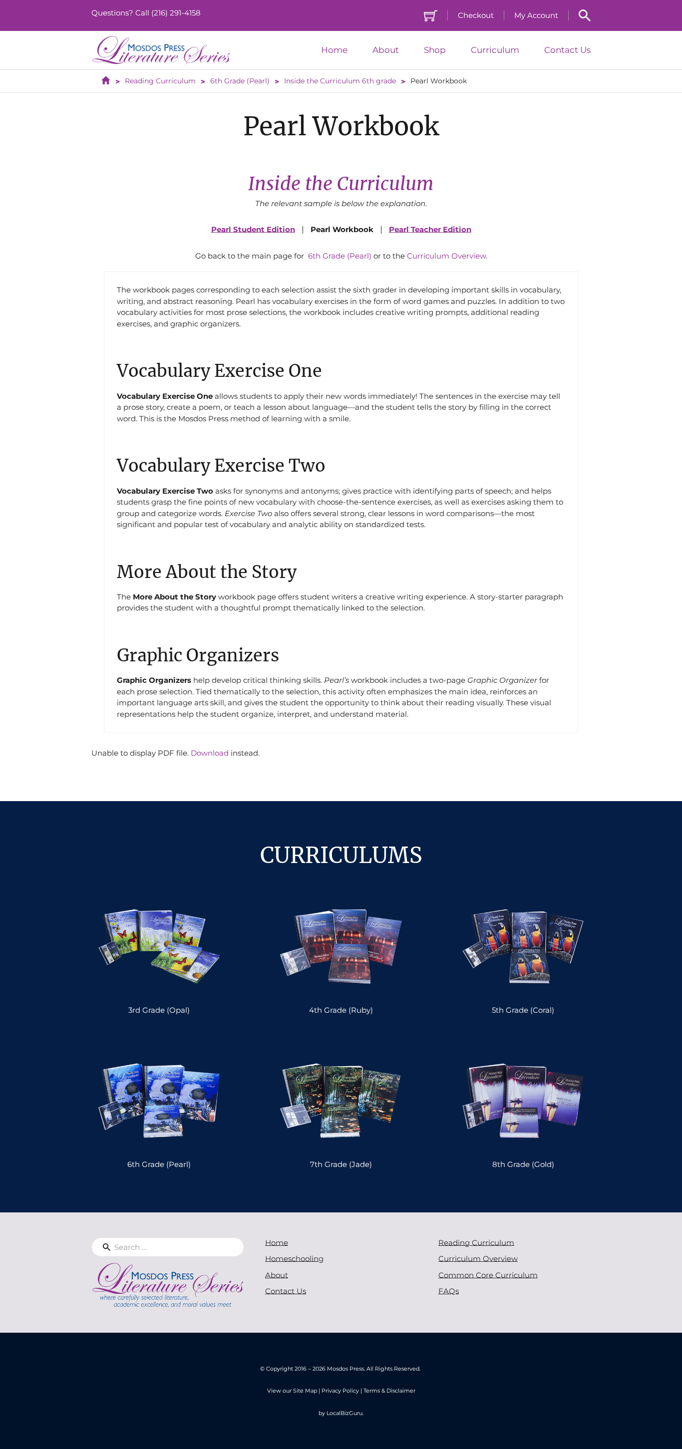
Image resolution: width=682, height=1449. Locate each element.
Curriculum (495, 50)
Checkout (476, 15)
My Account (536, 15)
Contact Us (567, 50)
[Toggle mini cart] (430, 15)
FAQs (448, 1291)
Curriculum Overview (446, 256)
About (385, 50)
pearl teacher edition (430, 229)
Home (334, 50)
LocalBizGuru (344, 1413)
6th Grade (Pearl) (339, 256)
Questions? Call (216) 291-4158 (146, 12)
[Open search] (585, 15)
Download (210, 753)
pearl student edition (253, 229)
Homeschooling (294, 1258)
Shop (435, 50)
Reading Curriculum (476, 1242)
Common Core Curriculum (488, 1275)
